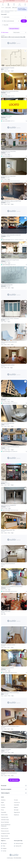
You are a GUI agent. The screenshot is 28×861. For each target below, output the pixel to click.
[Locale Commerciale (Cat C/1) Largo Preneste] (14, 253)
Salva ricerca (5, 32)
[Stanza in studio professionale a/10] (14, 556)
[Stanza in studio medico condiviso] (14, 358)
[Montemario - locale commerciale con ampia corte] (14, 228)
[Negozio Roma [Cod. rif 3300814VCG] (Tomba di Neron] (14, 580)
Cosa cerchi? (4, 14)
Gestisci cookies (4, 814)
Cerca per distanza (14, 28)
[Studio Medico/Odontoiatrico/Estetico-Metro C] (14, 719)
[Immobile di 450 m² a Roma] (14, 110)
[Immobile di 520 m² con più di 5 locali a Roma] (14, 85)
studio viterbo (8, 7)
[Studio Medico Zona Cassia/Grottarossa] (14, 765)
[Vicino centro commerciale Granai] (14, 416)
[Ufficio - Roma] (14, 392)
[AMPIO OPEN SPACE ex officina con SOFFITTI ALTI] (14, 194)
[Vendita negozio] (14, 474)
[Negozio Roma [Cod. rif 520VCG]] (14, 661)
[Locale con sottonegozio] (14, 742)
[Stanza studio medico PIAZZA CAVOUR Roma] (14, 685)
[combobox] (14, 17)
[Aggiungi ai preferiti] (25, 51)
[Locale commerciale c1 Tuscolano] (14, 60)
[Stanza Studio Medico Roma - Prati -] (14, 523)
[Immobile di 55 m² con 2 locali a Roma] (14, 170)
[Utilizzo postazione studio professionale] (14, 335)
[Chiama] (26, 96)
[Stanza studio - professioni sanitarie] (14, 637)
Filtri (24, 21)
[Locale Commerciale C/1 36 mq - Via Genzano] (14, 311)
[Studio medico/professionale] (14, 277)
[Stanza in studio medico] (14, 604)
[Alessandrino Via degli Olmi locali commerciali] (14, 440)
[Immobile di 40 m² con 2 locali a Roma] (14, 145)
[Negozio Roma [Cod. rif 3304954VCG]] (14, 499)
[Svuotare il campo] (25, 17)
